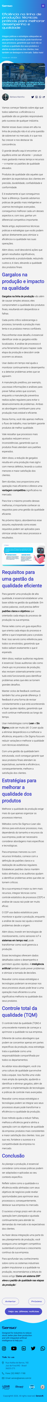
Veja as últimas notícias (23, 1311)
